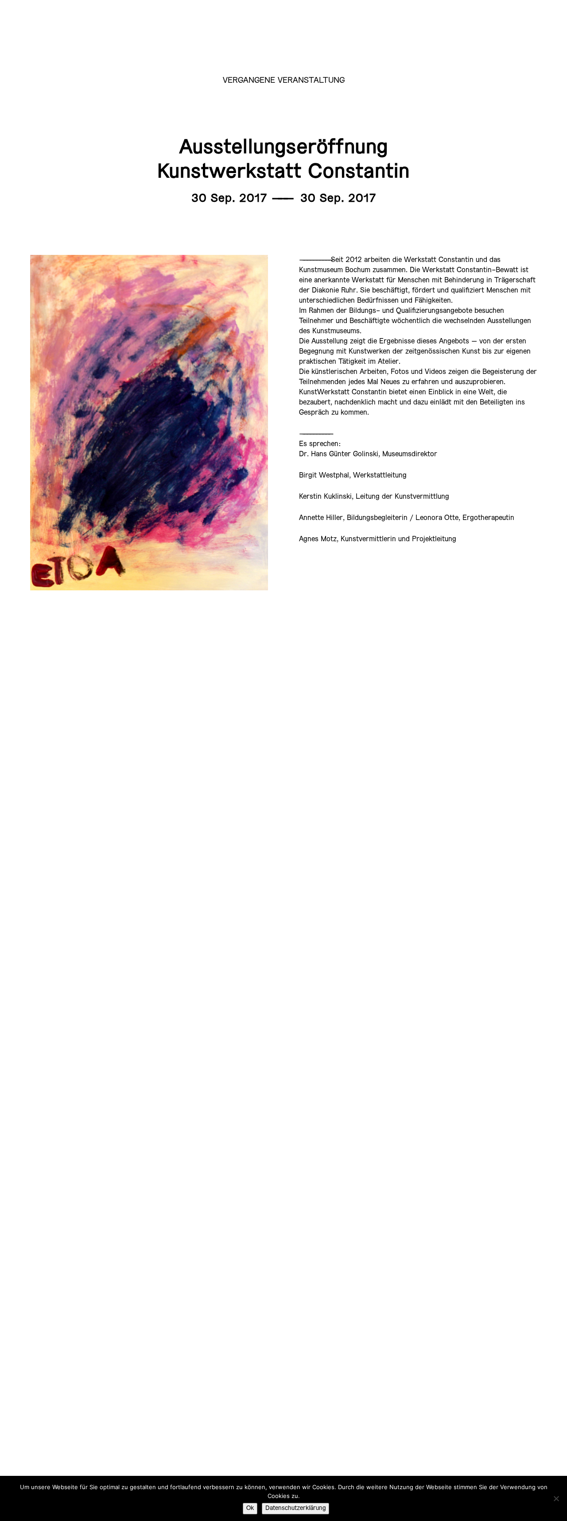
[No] (555, 1498)
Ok (250, 1508)
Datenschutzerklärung (295, 1508)
